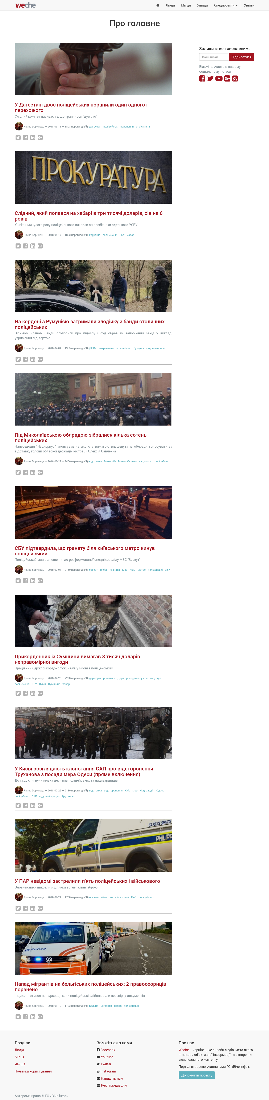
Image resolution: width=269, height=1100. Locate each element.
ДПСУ (92, 348)
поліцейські (110, 126)
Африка (94, 897)
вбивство (107, 897)
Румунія (138, 348)
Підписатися (241, 57)
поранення (127, 126)
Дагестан (95, 126)
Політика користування (33, 1071)
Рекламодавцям (114, 1085)
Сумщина (54, 684)
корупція (94, 235)
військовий (122, 897)
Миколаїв (110, 461)
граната (115, 570)
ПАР (133, 897)
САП (34, 796)
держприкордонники (102, 678)
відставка (95, 461)
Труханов (68, 796)
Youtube (107, 1057)
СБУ (122, 235)
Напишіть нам (112, 1078)
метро (142, 570)
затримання (106, 348)
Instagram (108, 1071)
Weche (184, 1049)
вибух (104, 570)
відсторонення (113, 790)
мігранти (106, 1006)
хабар (130, 235)
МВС (132, 570)
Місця (19, 1057)
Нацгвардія (147, 790)
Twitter (106, 1064)
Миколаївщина (127, 461)
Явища (20, 1064)
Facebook (107, 1049)
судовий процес (156, 348)
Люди (19, 1049)
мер (134, 790)
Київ (124, 570)
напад (118, 1006)
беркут (93, 570)
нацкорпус (145, 461)
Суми (42, 684)
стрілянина (143, 126)
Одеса (160, 790)
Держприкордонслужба (132, 678)
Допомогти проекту (196, 1075)
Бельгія (93, 1006)
